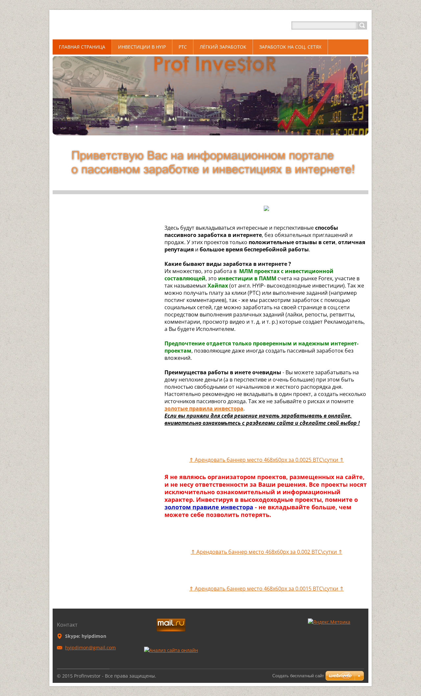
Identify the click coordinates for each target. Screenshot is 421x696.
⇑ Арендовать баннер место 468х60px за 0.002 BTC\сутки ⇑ (266, 551)
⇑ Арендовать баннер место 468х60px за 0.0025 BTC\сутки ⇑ (266, 459)
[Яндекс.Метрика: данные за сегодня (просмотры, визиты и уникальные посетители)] (329, 622)
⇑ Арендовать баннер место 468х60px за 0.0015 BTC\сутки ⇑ (266, 588)
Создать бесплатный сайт (298, 675)
